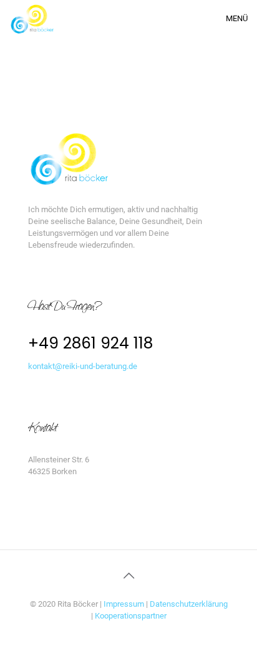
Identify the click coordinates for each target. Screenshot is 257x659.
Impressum (125, 604)
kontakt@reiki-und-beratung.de (82, 366)
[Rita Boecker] (31, 18)
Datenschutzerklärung (189, 604)
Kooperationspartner (131, 615)
